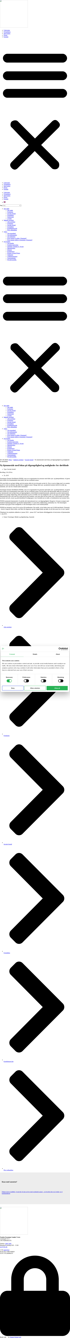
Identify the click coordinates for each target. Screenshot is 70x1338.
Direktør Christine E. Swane (15, 246)
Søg (1, 205)
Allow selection (35, 688)
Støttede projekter (9, 220)
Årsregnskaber (11, 258)
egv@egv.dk (3, 1247)
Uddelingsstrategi (12, 256)
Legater (9, 218)
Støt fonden (7, 33)
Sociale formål (11, 213)
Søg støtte (6, 208)
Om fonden (7, 241)
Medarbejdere (11, 248)
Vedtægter (10, 255)
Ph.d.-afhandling (12, 230)
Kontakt (6, 37)
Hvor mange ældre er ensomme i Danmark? (19, 240)
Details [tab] (35, 654)
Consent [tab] (12, 654)
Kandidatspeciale (12, 228)
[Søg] (20, 205)
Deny (12, 688)
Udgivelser (7, 30)
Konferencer (10, 251)
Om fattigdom (11, 236)
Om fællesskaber (12, 235)
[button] (35, 109)
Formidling (10, 215)
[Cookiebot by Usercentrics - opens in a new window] (60, 648)
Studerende (10, 217)
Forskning (10, 212)
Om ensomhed (11, 233)
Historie (9, 250)
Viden (5, 232)
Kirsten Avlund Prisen (13, 253)
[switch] (26, 680)
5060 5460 (8, 1243)
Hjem (10, 460)
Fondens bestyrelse (12, 245)
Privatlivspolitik (12, 260)
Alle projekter (11, 222)
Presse (5, 35)
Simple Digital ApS (15, 1337)
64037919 (6, 1250)
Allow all (57, 688)
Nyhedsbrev (7, 32)
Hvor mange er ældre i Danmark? (17, 238)
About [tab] (58, 654)
